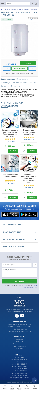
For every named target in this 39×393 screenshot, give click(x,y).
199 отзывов (10, 141)
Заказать (13, 151)
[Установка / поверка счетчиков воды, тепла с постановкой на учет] (29, 163)
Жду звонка (19, 281)
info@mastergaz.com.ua (20, 377)
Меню (5, 388)
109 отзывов (29, 140)
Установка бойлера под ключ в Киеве (10, 176)
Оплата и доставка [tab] (19, 83)
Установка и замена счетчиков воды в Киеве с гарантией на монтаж (10, 133)
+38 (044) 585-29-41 (20, 364)
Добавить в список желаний (7, 68)
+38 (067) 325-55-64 (20, 371)
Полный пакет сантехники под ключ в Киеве (29, 132)
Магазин (26, 388)
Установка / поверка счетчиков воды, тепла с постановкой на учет (29, 178)
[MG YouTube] (22, 315)
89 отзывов (10, 183)
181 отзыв (29, 188)
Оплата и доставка (19, 344)
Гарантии (19, 341)
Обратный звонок (33, 3)
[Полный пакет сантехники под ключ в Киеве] (29, 119)
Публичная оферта (19, 346)
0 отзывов (34, 20)
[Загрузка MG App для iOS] (10, 214)
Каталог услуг (12, 389)
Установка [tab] (5, 86)
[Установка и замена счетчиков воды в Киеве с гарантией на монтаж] (10, 119)
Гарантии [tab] (32, 83)
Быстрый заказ (19, 68)
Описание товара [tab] (8, 79)
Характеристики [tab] (23, 79)
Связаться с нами (34, 380)
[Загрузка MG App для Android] (28, 214)
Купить (28, 63)
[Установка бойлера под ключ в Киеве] (10, 163)
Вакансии (19, 339)
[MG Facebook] (17, 315)
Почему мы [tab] (15, 86)
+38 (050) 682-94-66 (20, 373)
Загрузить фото (35, 265)
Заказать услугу (19, 389)
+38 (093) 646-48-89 (20, 375)
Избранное (34, 388)
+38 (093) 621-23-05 (20, 368)
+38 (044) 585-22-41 (20, 366)
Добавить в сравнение (32, 68)
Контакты (19, 348)
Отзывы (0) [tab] (5, 83)
